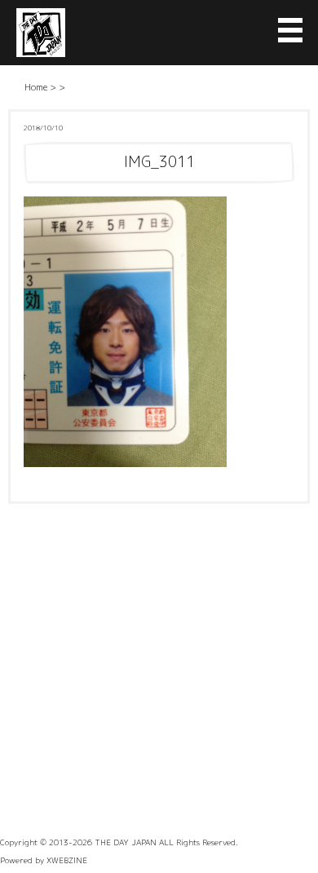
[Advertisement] (159, 671)
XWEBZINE (66, 860)
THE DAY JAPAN (126, 842)
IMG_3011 (159, 162)
